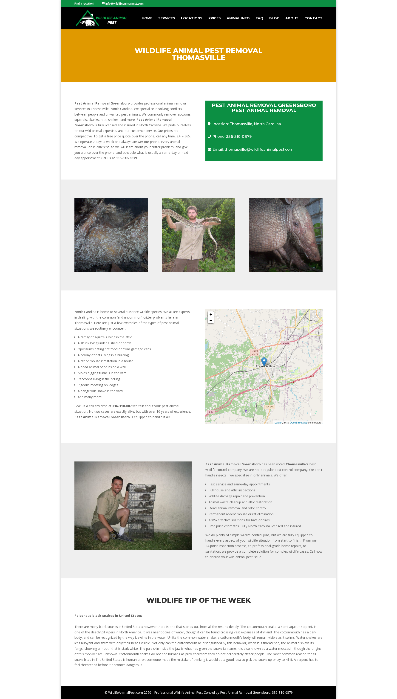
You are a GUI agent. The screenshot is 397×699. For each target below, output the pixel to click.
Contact (313, 18)
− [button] (211, 320)
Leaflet (278, 422)
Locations (191, 18)
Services (166, 18)
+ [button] (211, 314)
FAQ (259, 18)
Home (147, 18)
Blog (274, 18)
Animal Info (238, 18)
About (291, 18)
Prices (214, 18)
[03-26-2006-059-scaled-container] (133, 549)
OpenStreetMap (298, 422)
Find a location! (84, 4)
